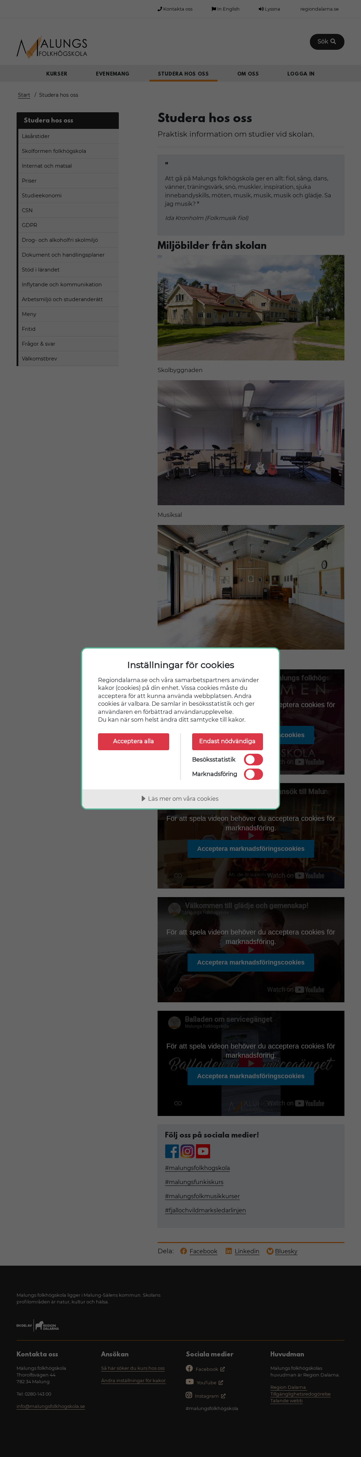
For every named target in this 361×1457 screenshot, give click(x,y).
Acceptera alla (133, 741)
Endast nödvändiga (227, 741)
